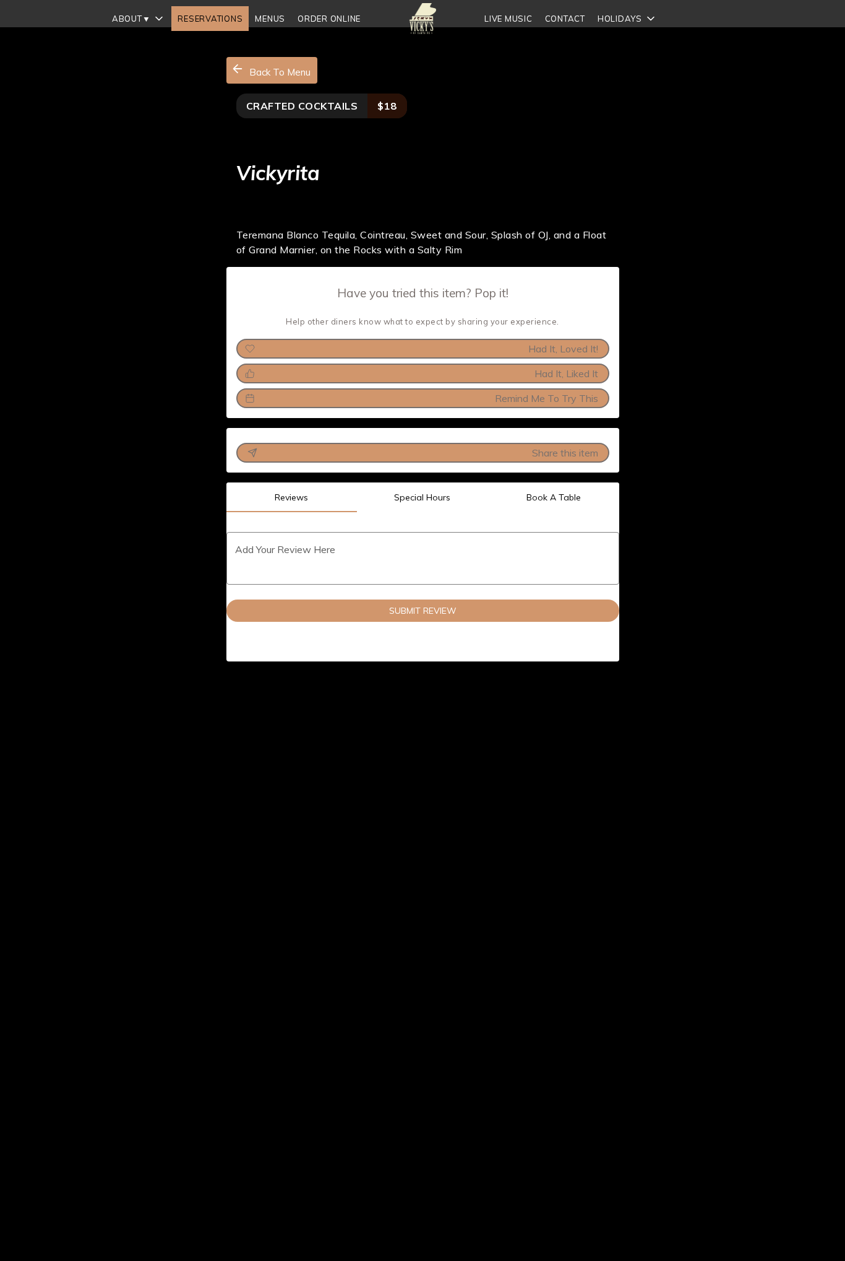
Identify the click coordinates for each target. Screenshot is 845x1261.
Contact (565, 19)
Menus (270, 19)
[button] (139, 18)
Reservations (210, 19)
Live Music (508, 19)
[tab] (292, 497)
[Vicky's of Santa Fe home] (422, 18)
